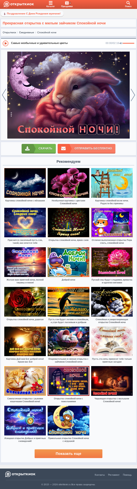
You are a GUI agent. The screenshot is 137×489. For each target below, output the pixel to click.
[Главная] (18, 4)
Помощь (127, 475)
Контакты (100, 475)
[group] (68, 43)
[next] (133, 95)
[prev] (4, 95)
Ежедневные (26, 32)
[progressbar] (128, 43)
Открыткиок (9, 32)
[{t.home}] (20, 474)
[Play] (5, 43)
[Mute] (121, 43)
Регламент (114, 475)
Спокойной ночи (46, 32)
